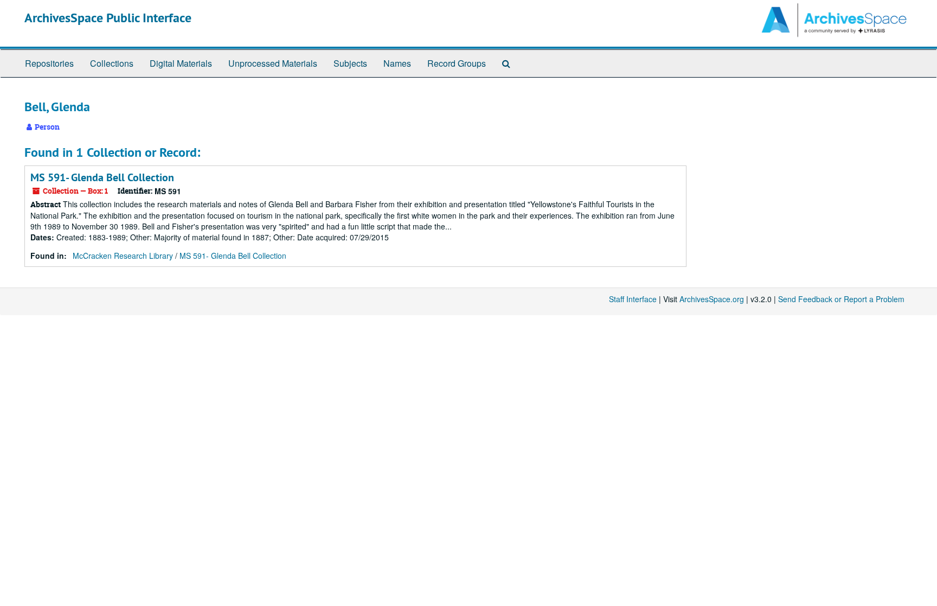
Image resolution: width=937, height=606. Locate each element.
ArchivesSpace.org (711, 299)
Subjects (350, 63)
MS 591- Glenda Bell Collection (102, 177)
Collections (111, 63)
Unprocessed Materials (272, 63)
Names (397, 63)
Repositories (49, 63)
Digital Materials (181, 63)
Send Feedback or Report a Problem (841, 299)
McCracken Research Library (123, 255)
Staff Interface (633, 299)
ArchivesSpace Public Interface (107, 17)
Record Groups (456, 63)
